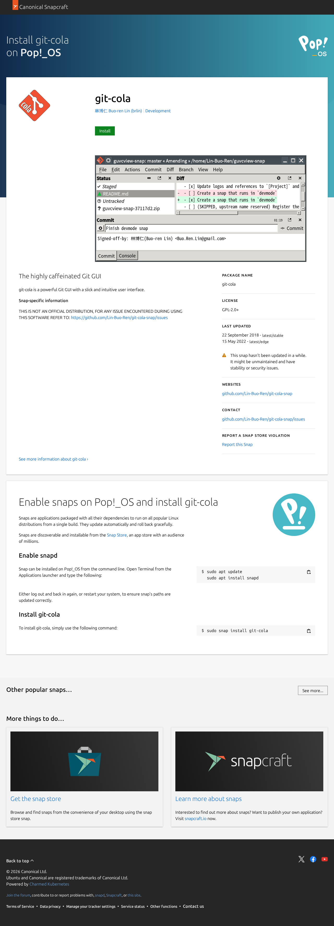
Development (158, 110)
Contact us (193, 906)
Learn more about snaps (208, 798)
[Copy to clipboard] (308, 571)
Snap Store (117, 535)
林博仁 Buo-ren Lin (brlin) (119, 110)
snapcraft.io (195, 818)
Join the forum (18, 895)
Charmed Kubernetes (49, 884)
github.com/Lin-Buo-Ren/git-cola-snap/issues (263, 419)
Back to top (18, 860)
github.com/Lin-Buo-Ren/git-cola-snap (257, 393)
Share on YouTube (324, 859)
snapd (100, 895)
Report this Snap (237, 444)
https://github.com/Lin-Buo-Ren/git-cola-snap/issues (119, 317)
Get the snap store (35, 798)
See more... (312, 690)
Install (104, 130)
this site (134, 895)
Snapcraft (114, 895)
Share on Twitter (302, 859)
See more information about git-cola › (53, 459)
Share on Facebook (313, 859)
